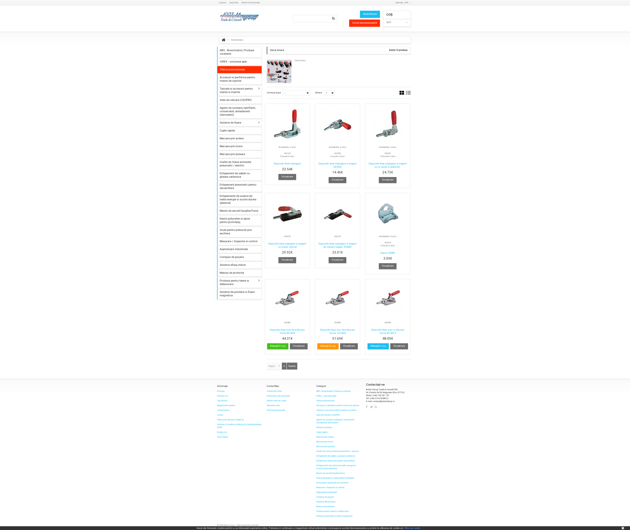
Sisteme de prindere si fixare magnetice (237, 293)
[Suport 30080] (387, 213)
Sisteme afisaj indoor (233, 264)
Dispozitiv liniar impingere (287, 163)
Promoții (221, 391)
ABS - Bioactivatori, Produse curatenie (237, 52)
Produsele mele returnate (278, 396)
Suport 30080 (387, 252)
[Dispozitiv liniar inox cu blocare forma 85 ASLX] (387, 300)
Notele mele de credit (276, 401)
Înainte (292, 366)
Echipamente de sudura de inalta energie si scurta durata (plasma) (238, 199)
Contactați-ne (223, 410)
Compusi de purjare (232, 257)
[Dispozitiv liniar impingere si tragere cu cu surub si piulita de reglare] (387, 124)
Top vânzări (222, 401)
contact (222, 2)
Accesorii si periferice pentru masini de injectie (237, 79)
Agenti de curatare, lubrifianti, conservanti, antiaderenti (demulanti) (238, 111)
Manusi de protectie (232, 272)
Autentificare (370, 13)
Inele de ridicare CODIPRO (236, 100)
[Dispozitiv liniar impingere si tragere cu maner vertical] (287, 213)
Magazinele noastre (226, 405)
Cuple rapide (227, 130)
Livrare (220, 415)
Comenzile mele (274, 391)
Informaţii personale (276, 410)
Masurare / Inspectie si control (238, 241)
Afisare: (318, 92)
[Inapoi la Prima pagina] (223, 40)
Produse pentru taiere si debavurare (234, 282)
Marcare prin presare (232, 154)
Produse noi (222, 396)
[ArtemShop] (239, 16)
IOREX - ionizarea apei (233, 61)
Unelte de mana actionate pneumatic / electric (235, 163)
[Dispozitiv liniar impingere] (287, 124)
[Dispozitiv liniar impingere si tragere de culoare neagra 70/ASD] (337, 213)
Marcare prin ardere (232, 138)
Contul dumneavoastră (364, 22)
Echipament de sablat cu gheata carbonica (235, 175)
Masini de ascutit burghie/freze (239, 210)
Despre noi (222, 432)
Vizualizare (287, 176)
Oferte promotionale (250, 2)
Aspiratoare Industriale (234, 249)
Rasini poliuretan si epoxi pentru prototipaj (235, 220)
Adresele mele (273, 405)
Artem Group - (230, 525)
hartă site (233, 2)
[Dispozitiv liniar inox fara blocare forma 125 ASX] (337, 300)
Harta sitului (222, 437)
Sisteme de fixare (230, 122)
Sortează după (274, 92)
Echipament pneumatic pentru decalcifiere (238, 186)
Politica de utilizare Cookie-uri (230, 420)
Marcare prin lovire (231, 146)
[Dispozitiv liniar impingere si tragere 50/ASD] (337, 124)
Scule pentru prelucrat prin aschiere (236, 231)
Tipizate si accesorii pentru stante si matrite (236, 90)
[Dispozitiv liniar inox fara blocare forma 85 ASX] (287, 300)
